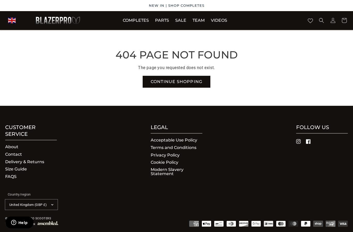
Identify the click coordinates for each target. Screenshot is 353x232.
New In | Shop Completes (176, 5)
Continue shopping (176, 81)
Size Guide (16, 169)
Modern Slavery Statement (167, 171)
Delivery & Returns (24, 161)
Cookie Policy (164, 162)
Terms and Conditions (173, 147)
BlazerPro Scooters (34, 218)
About (11, 147)
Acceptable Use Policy (174, 140)
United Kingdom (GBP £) (28, 205)
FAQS (11, 176)
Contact (13, 154)
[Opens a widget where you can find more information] (19, 222)
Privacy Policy (165, 155)
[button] (162, 20)
